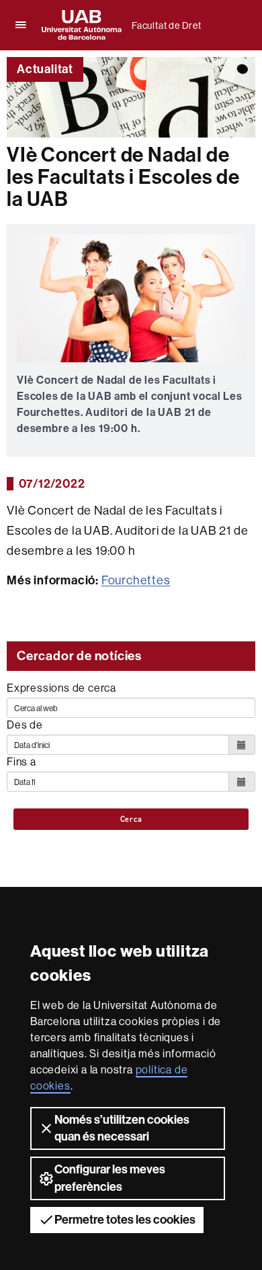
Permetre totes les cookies (124, 1219)
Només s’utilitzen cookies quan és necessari (121, 1128)
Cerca (131, 819)
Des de (25, 724)
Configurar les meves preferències (109, 1178)
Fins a (21, 761)
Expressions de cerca (61, 687)
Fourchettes (136, 580)
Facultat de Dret (167, 25)
